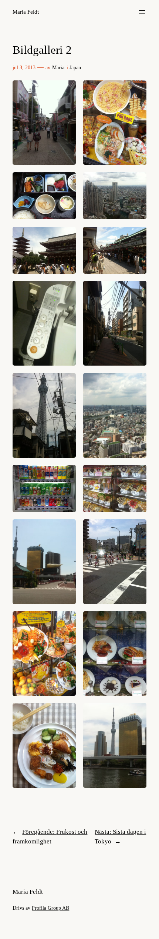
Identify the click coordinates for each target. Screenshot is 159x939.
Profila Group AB (50, 908)
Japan (75, 67)
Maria (58, 67)
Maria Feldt (26, 12)
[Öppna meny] (142, 11)
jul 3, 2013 (24, 67)
